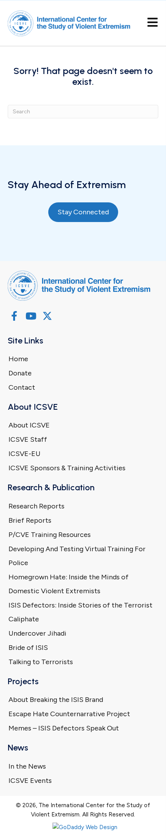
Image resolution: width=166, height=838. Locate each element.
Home (18, 359)
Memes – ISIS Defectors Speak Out (63, 728)
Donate (20, 373)
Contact (21, 387)
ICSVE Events (30, 780)
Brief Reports (29, 520)
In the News (27, 766)
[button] (14, 316)
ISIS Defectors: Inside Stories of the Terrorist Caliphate (80, 612)
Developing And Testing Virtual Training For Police (77, 556)
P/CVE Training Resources (49, 534)
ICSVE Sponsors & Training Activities (66, 468)
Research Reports (36, 506)
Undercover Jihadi (37, 633)
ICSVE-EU (24, 453)
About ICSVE (29, 425)
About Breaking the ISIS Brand (55, 699)
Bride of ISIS (28, 647)
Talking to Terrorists (40, 662)
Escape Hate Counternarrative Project (69, 714)
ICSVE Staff (27, 439)
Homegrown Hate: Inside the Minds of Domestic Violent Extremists (68, 584)
